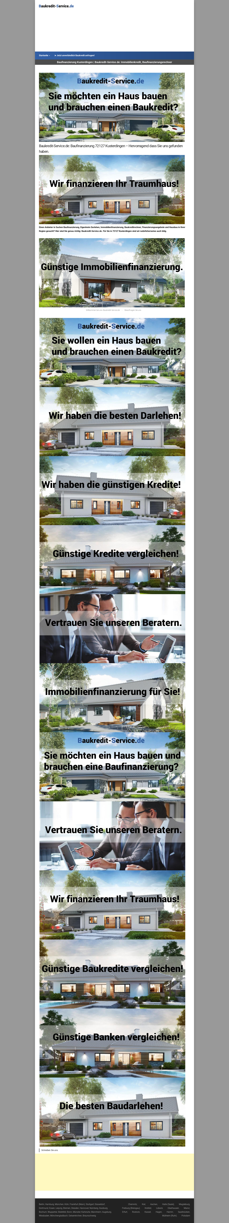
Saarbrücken (184, 1212)
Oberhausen (173, 1208)
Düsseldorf (100, 1204)
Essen (52, 1208)
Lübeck (159, 1208)
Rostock (136, 1212)
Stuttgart (90, 1204)
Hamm (170, 1212)
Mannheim (96, 1212)
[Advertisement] (114, 31)
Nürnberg (94, 1208)
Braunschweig (89, 1215)
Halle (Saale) (168, 1204)
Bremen (66, 1208)
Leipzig (59, 1208)
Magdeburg (184, 1204)
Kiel (143, 1204)
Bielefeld (62, 1212)
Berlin (41, 1204)
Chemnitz (132, 1204)
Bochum (43, 1212)
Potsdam (186, 1215)
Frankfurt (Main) (77, 1204)
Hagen (159, 1212)
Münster (76, 1212)
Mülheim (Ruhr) (169, 1215)
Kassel (148, 1212)
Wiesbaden (44, 1215)
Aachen (153, 1204)
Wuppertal (52, 1212)
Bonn (69, 1212)
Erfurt (124, 1212)
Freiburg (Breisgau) (131, 1208)
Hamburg (49, 1204)
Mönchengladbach (59, 1215)
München (59, 1204)
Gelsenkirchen (75, 1215)
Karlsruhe (85, 1212)
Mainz (187, 1208)
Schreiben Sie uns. (49, 1150)
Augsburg (106, 1212)
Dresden (75, 1208)
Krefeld (148, 1208)
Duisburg (103, 1208)
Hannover (84, 1208)
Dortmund (43, 1208)
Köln (67, 1204)
